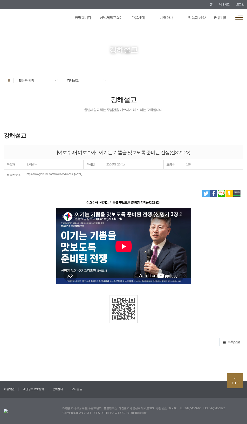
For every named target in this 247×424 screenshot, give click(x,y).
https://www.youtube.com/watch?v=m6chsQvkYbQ (54, 174)
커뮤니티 (220, 17)
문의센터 (57, 389)
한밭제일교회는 (111, 17)
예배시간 (224, 4)
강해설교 (73, 80)
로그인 (240, 4)
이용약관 (9, 389)
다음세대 (138, 17)
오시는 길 (76, 389)
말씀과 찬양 (197, 17)
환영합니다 (83, 17)
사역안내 (166, 17)
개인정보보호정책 (33, 389)
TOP (235, 383)
